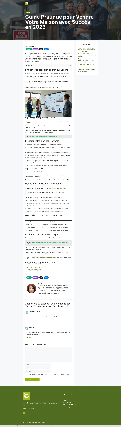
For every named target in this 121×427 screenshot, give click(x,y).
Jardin (70, 3)
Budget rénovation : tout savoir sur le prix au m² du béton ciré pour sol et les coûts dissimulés (87, 60)
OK (104, 426)
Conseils (65, 400)
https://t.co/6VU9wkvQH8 (58, 188)
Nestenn (39, 86)
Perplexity (35, 49)
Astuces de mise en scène (35, 267)
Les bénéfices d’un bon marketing (37, 266)
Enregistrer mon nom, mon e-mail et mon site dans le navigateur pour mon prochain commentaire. (48, 375)
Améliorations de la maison (35, 270)
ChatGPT (29, 49)
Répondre (29, 320)
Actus (93, 3)
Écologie (76, 3)
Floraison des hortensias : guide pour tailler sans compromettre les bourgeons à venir (86, 49)
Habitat (65, 3)
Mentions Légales (67, 407)
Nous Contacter (67, 402)
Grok (41, 49)
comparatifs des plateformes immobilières (48, 257)
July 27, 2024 (60, 192)
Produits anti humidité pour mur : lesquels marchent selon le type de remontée (87, 55)
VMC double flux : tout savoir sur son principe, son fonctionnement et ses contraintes (86, 69)
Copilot (46, 49)
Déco (82, 3)
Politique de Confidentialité (70, 404)
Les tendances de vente (34, 269)
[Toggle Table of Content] (69, 66)
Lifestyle (87, 3)
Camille (28, 31)
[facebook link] (24, 413)
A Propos (65, 398)
